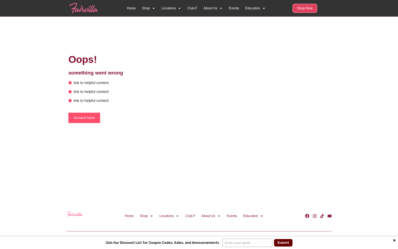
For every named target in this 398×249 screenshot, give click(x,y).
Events (234, 8)
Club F (192, 8)
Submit (283, 243)
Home (131, 8)
